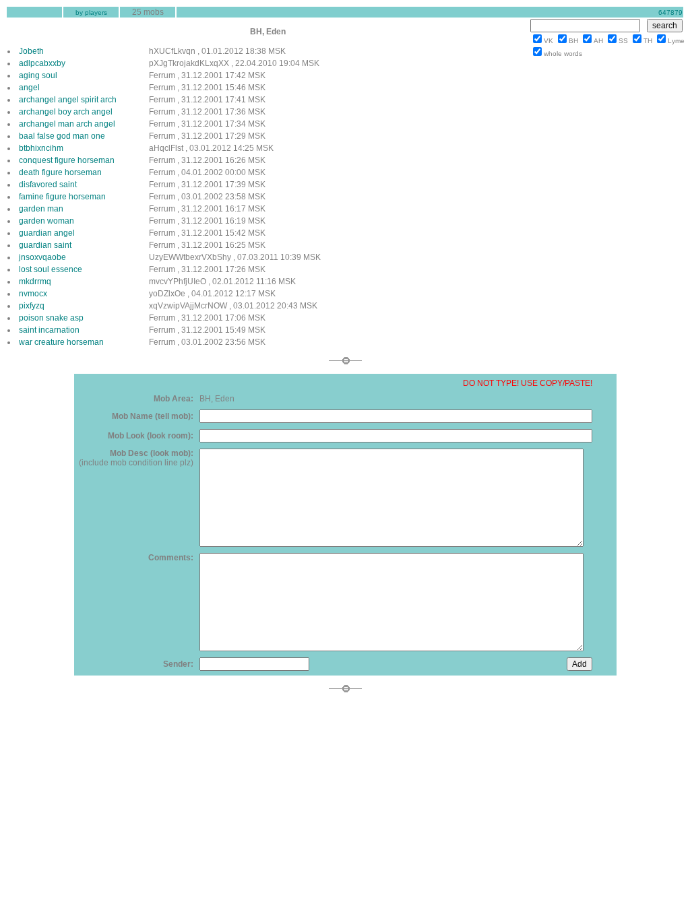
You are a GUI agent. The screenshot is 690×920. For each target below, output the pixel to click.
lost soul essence (50, 269)
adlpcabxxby (42, 63)
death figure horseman (60, 172)
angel (29, 87)
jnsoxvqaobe (42, 257)
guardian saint (45, 245)
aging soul (38, 75)
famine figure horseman (62, 196)
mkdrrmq (35, 281)
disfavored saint (48, 184)
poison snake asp (51, 318)
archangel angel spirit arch (68, 99)
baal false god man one (62, 136)
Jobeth (31, 51)
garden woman (46, 221)
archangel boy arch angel (66, 112)
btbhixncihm (41, 148)
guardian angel (47, 233)
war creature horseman (61, 342)
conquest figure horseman (67, 160)
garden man (41, 208)
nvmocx (33, 293)
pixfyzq (31, 305)
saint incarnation (49, 330)
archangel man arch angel (67, 124)
